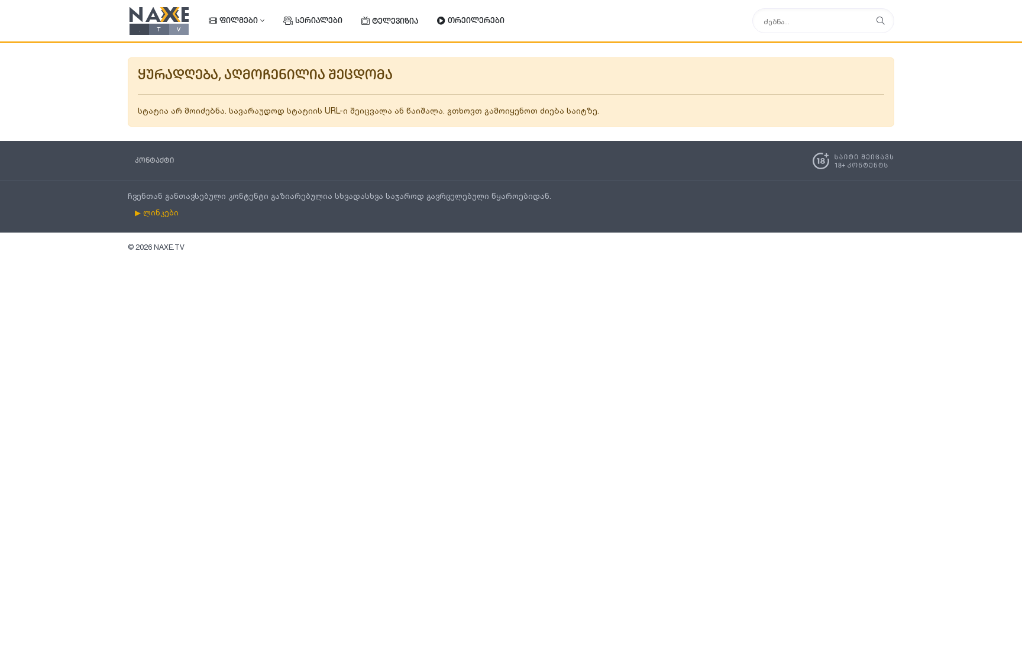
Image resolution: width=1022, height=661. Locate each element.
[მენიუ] (880, 21)
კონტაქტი (154, 161)
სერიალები (318, 21)
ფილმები (238, 21)
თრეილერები (476, 21)
